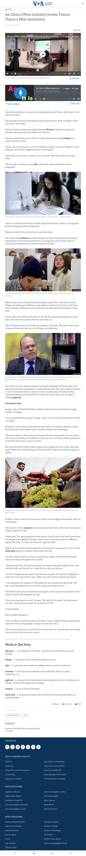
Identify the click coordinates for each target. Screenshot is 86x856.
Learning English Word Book (55, 775)
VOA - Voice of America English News (52, 91)
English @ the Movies (13, 796)
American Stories (12, 830)
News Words (49, 805)
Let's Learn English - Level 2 (54, 792)
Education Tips (11, 848)
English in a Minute (12, 792)
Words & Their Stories (52, 839)
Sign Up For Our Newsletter (54, 762)
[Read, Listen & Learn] (15, 853)
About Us (8, 762)
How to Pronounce (51, 809)
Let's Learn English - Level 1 (15, 809)
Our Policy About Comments (54, 779)
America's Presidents (13, 826)
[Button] (77, 30)
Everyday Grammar (51, 822)
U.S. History (48, 835)
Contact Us (9, 766)
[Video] (33, 853)
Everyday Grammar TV (14, 800)
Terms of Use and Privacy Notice (17, 770)
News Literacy (49, 800)
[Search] (71, 853)
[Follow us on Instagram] (23, 747)
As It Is (8, 10)
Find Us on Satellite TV (52, 770)
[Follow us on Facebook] (7, 747)
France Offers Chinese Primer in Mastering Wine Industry (32, 36)
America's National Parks (15, 822)
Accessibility (10, 775)
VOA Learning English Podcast (55, 843)
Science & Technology (52, 830)
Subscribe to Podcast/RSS (54, 766)
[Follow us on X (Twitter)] (12, 747)
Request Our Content (13, 779)
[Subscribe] (38, 747)
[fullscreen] (78, 73)
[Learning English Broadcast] (52, 853)
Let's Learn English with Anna (16, 805)
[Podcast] (33, 747)
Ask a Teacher (10, 843)
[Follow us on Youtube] (18, 747)
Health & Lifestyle (51, 826)
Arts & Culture (10, 835)
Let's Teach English (51, 796)
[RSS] (28, 747)
